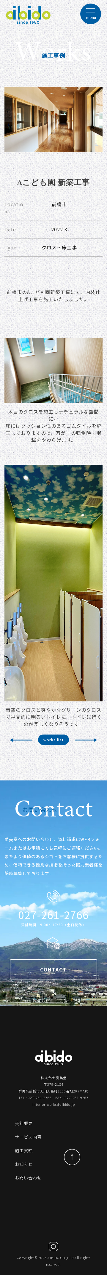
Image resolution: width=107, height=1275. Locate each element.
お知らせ (24, 1164)
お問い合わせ (28, 1177)
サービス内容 (28, 1137)
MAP (83, 1091)
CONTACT (53, 969)
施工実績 (24, 1150)
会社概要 (24, 1123)
